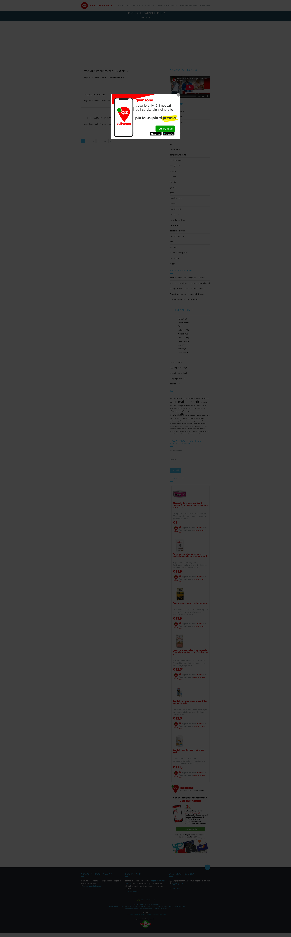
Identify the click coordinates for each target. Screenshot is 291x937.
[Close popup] (178, 95)
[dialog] (145, 116)
